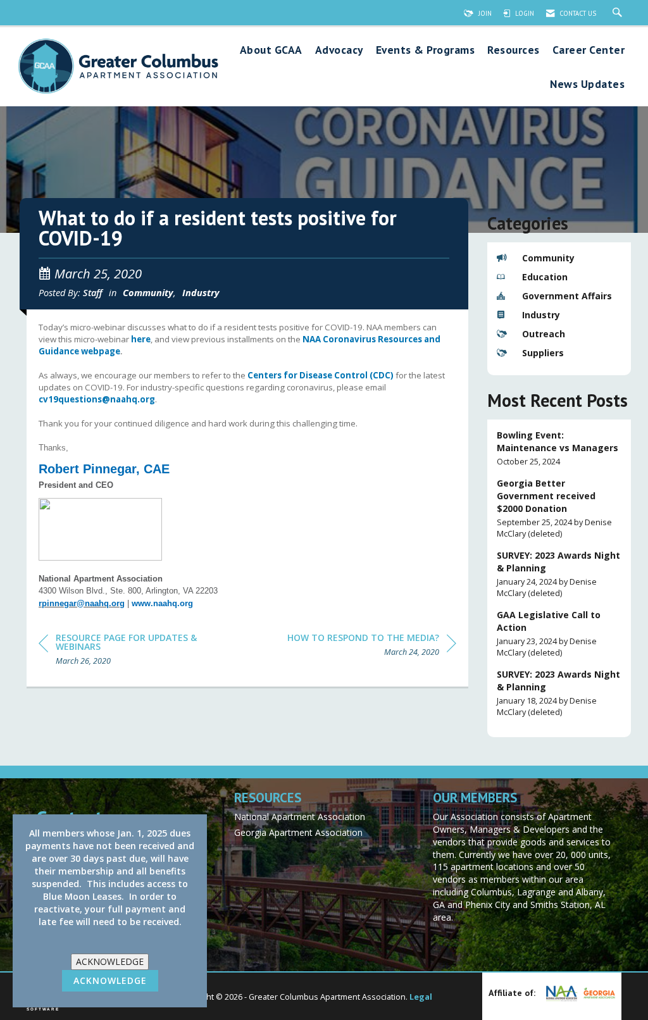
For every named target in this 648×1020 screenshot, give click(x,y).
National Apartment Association (299, 817)
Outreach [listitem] (543, 334)
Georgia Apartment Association (298, 832)
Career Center (588, 50)
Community (148, 292)
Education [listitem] (545, 277)
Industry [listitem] (541, 315)
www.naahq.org (162, 603)
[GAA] (597, 992)
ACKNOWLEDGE (110, 961)
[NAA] (560, 993)
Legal (420, 997)
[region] (371, 646)
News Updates (587, 84)
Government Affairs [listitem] (567, 296)
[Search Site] (619, 13)
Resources (513, 50)
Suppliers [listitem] (543, 353)
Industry (201, 292)
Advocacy (339, 50)
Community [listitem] (548, 258)
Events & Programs (425, 50)
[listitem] (559, 448)
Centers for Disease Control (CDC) (320, 375)
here (141, 339)
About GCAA (271, 50)
